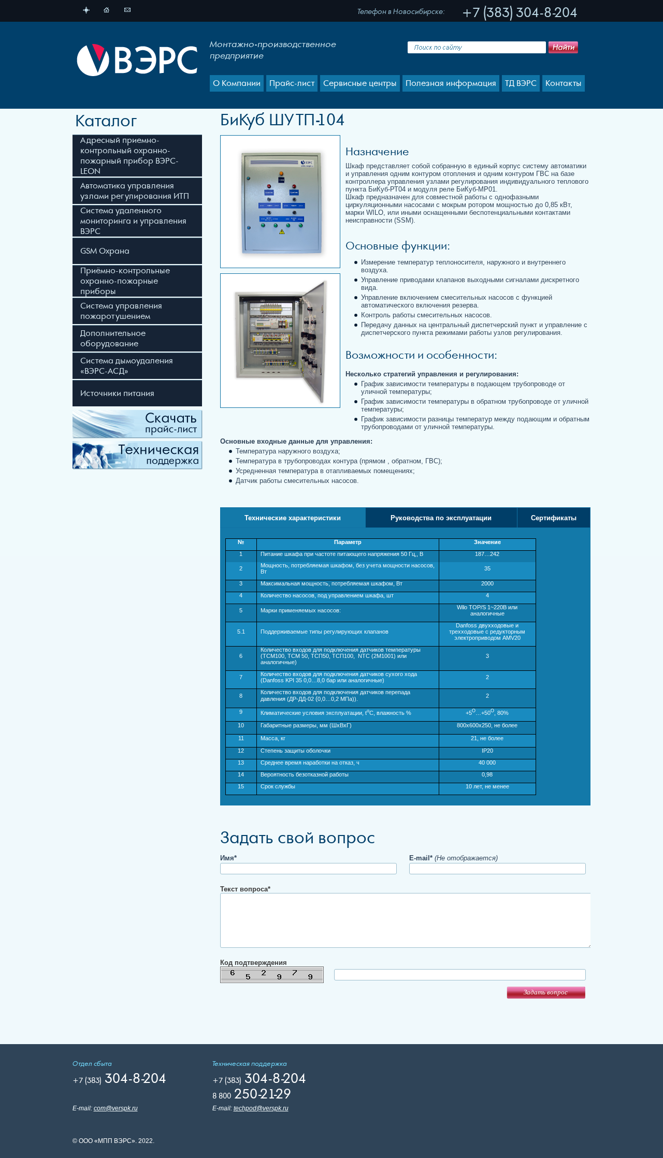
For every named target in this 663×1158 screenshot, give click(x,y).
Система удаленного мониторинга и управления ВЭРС (133, 221)
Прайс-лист (291, 83)
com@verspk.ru (116, 1108)
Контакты (563, 83)
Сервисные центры (360, 83)
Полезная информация (451, 83)
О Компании (237, 83)
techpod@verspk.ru (261, 1108)
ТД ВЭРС (521, 83)
